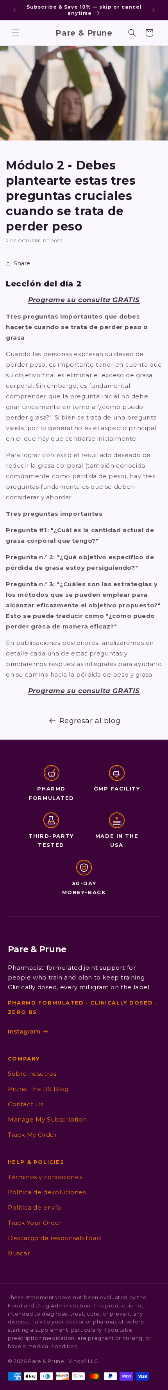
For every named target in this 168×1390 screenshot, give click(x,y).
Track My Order (32, 1134)
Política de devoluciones (47, 1192)
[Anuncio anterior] (14, 10)
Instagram (24, 1031)
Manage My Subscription (47, 1119)
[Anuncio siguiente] (153, 10)
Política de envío (34, 1207)
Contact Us (25, 1104)
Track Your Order (35, 1222)
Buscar (19, 1253)
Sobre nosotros (32, 1073)
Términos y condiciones (45, 1177)
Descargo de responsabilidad (54, 1238)
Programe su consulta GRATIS (84, 300)
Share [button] (22, 263)
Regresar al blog (90, 721)
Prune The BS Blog (38, 1089)
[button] (15, 32)
